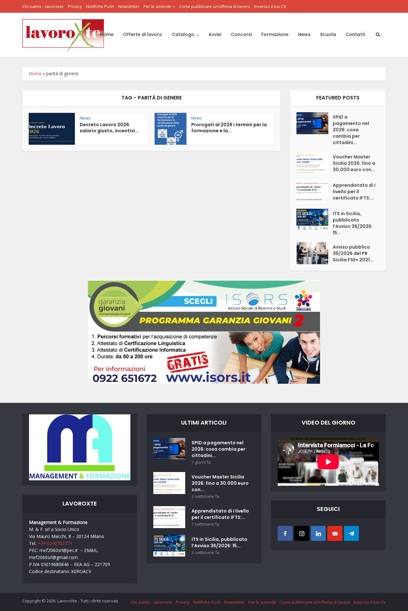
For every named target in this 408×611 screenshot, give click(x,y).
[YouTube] (334, 533)
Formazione (274, 34)
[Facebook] (285, 533)
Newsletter (128, 6)
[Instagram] (301, 533)
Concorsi (241, 34)
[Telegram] (351, 533)
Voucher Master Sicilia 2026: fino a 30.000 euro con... (354, 163)
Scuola (328, 34)
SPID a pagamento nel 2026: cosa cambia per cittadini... (351, 130)
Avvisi (214, 34)
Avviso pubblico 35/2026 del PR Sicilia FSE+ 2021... (353, 253)
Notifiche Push (100, 6)
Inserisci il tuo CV (270, 6)
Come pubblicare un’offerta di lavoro (214, 6)
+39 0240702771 (55, 543)
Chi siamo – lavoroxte (43, 6)
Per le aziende (157, 6)
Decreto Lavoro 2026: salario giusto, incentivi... (109, 127)
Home (106, 34)
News (304, 34)
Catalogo (183, 34)
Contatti (355, 34)
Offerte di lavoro (142, 34)
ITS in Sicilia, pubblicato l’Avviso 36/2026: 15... (353, 223)
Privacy (75, 6)
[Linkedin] (318, 533)
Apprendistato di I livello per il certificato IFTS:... (354, 191)
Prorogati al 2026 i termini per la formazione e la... (229, 127)
